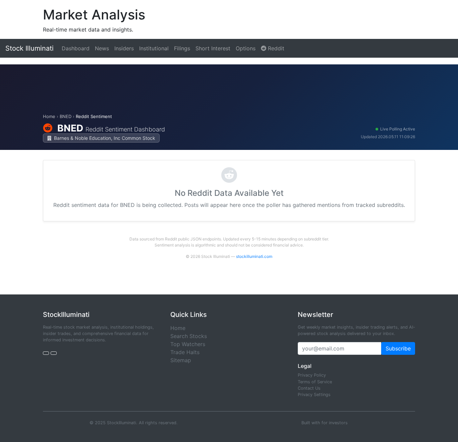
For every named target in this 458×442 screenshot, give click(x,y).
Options (245, 48)
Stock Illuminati (29, 48)
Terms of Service (315, 381)
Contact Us (309, 388)
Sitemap (180, 360)
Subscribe (398, 348)
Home (49, 116)
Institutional (154, 48)
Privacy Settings (314, 394)
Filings (182, 48)
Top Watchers (187, 344)
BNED (65, 116)
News (102, 48)
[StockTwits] (54, 353)
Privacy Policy (312, 375)
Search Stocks (188, 336)
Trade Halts (184, 352)
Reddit (275, 48)
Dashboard (76, 48)
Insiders (124, 48)
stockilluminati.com (254, 256)
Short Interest (212, 48)
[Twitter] (46, 353)
